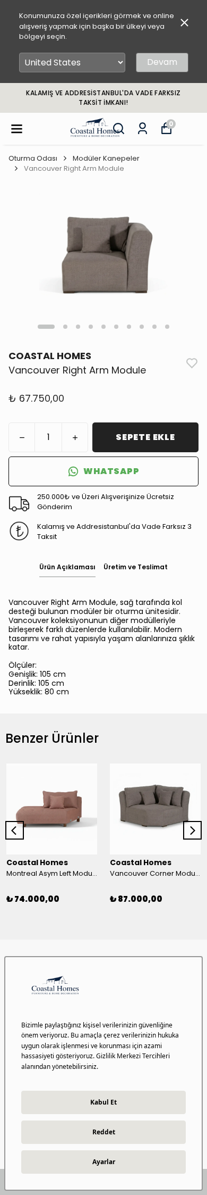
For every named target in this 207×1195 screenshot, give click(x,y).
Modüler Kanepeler (106, 158)
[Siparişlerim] (142, 128)
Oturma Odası (32, 158)
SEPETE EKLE (145, 437)
